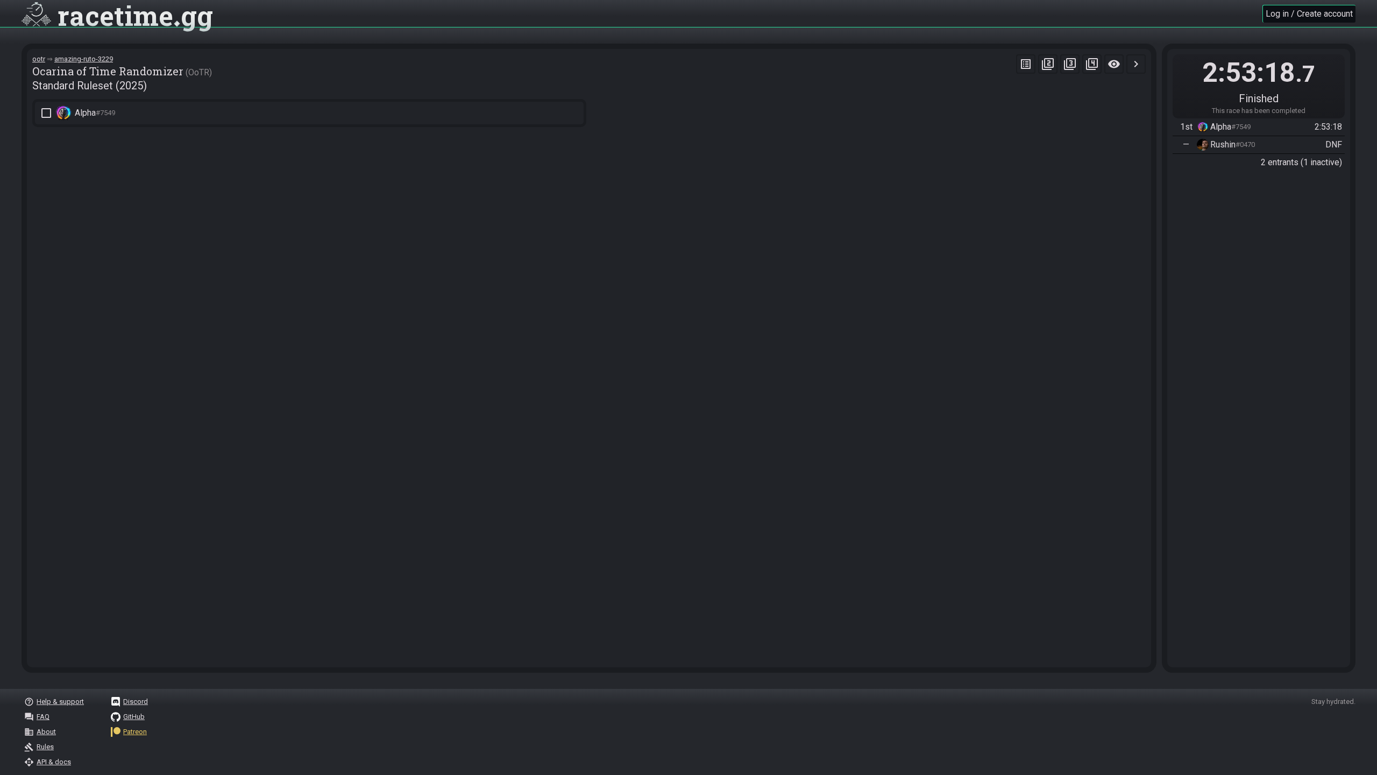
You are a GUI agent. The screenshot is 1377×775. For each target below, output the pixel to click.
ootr (38, 59)
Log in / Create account (1309, 14)
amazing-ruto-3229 (83, 59)
